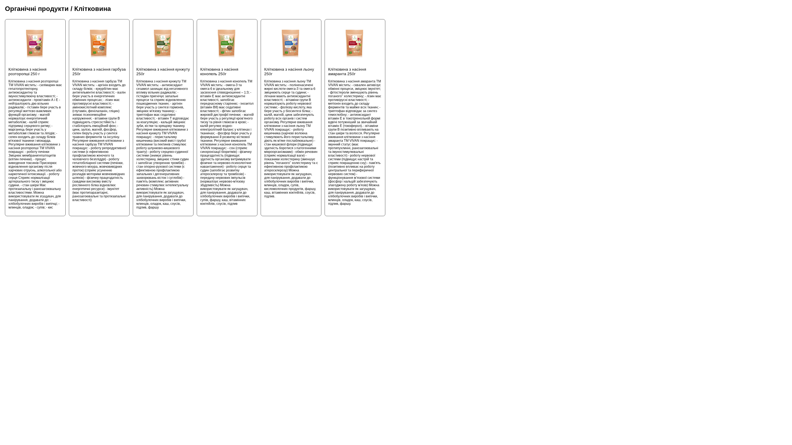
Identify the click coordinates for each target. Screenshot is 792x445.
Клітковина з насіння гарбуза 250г (99, 134)
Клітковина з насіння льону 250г (291, 132)
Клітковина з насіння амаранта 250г (354, 136)
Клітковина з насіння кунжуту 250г (163, 138)
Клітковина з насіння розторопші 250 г (35, 138)
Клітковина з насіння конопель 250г (227, 136)
